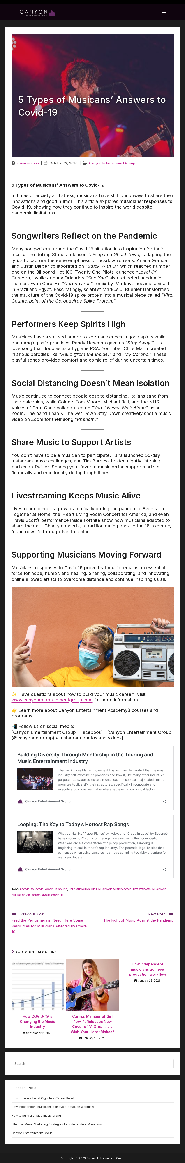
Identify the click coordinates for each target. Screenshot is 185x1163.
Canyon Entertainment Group (112, 163)
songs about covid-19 (48, 895)
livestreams (142, 889)
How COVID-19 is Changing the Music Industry (37, 1021)
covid (39, 889)
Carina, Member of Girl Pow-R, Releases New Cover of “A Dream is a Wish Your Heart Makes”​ (92, 1024)
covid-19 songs (56, 889)
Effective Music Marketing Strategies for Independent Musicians (57, 1124)
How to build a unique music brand (36, 1115)
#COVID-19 (27, 889)
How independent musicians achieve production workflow (147, 969)
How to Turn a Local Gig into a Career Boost (43, 1098)
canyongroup (28, 163)
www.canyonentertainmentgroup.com (52, 700)
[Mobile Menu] (164, 12)
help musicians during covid (111, 889)
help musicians (79, 889)
